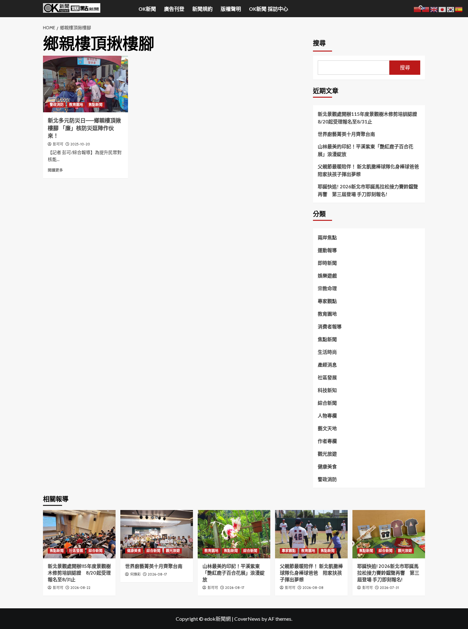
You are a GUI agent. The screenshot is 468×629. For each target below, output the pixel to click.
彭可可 (58, 144)
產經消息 (327, 364)
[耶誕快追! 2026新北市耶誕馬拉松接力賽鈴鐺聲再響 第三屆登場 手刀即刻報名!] (388, 534)
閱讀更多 (55, 170)
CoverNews (247, 619)
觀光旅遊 (327, 454)
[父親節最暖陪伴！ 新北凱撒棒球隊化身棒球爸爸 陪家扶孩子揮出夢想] (311, 534)
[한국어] (451, 9)
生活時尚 (327, 352)
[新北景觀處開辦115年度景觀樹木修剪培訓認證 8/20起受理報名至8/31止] (79, 534)
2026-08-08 (312, 587)
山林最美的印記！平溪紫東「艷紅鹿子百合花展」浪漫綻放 (365, 150)
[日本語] (442, 9)
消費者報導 (330, 326)
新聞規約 (202, 9)
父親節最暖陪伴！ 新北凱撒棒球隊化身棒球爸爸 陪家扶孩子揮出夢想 (369, 170)
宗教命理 (327, 288)
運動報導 (327, 250)
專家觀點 (327, 301)
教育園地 (76, 104)
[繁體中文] (426, 9)
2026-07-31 (389, 587)
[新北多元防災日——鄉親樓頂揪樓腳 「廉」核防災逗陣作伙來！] (85, 84)
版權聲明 (231, 9)
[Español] (459, 9)
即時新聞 (327, 263)
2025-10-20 (80, 144)
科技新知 (327, 390)
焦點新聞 (96, 104)
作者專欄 (327, 441)
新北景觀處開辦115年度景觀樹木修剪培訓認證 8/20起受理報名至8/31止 (369, 117)
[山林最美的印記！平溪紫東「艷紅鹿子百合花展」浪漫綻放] (234, 534)
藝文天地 (327, 428)
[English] (434, 9)
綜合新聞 (327, 403)
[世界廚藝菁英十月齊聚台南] (156, 534)
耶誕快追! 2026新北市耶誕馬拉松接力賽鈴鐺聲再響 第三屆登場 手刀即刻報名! (368, 190)
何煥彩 (135, 574)
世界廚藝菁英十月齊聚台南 (346, 134)
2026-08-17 (157, 574)
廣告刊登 (174, 9)
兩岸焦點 (327, 237)
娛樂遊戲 (327, 275)
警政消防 (57, 104)
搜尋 (319, 43)
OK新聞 (147, 9)
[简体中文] (418, 9)
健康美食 (327, 466)
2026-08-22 (80, 587)
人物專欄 (327, 415)
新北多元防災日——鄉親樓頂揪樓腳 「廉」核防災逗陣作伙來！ (84, 128)
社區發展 (327, 377)
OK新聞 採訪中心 (268, 9)
